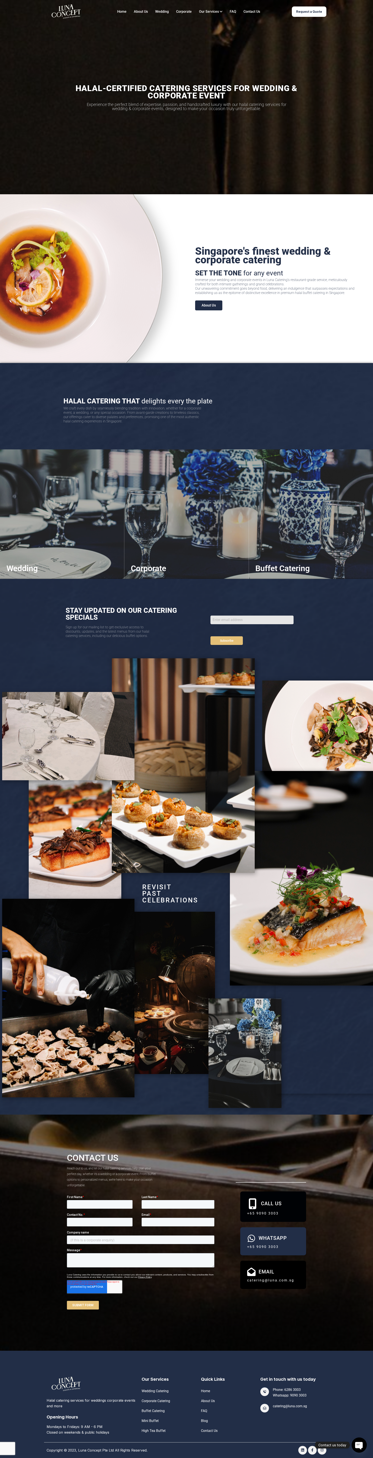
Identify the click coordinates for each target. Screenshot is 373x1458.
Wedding (162, 11)
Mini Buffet (150, 1421)
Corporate (184, 11)
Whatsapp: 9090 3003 (290, 1395)
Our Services (209, 11)
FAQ (233, 11)
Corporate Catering (156, 1401)
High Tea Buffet (154, 1431)
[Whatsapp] (251, 1238)
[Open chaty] (359, 1445)
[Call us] (252, 1203)
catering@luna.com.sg (290, 1406)
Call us (271, 1204)
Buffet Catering (153, 1411)
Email (266, 1272)
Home (121, 11)
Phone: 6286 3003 (287, 1390)
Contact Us (251, 11)
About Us (141, 11)
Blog (204, 1421)
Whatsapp (273, 1238)
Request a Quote (309, 11)
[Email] (251, 1272)
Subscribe (227, 640)
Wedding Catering (155, 1391)
